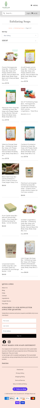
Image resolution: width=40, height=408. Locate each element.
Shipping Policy (20, 376)
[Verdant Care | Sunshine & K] (5, 5)
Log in (29, 13)
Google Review (6, 301)
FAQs (3, 293)
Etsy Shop (5, 303)
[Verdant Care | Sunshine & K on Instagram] (9, 342)
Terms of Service (20, 380)
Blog (3, 290)
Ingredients (5, 298)
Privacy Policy (20, 373)
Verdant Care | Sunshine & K (16, 393)
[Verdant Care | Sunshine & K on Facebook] (4, 342)
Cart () (35, 13)
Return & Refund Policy (20, 384)
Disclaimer (20, 369)
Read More (5, 363)
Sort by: (4, 32)
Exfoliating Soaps (20, 21)
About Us (4, 287)
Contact (4, 295)
